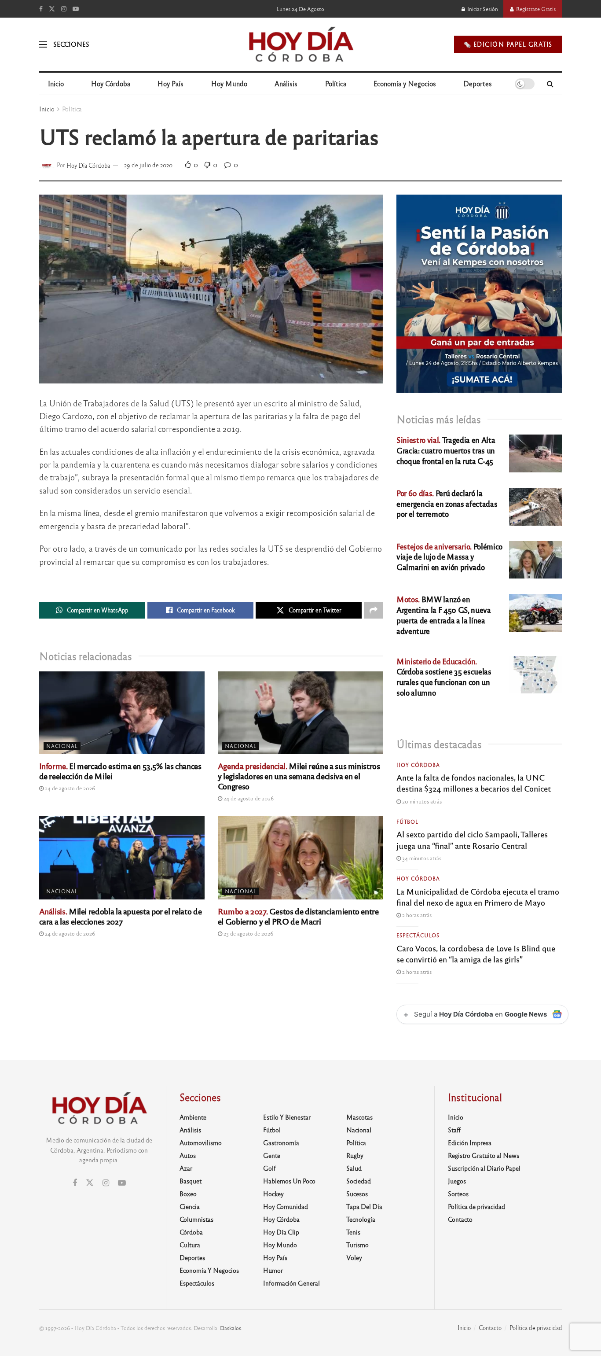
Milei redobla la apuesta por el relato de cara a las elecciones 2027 (120, 916)
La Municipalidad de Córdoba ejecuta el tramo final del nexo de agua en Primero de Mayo (477, 896)
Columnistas (196, 1219)
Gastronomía (281, 1142)
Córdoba (191, 1232)
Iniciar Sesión (482, 8)
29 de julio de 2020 (148, 165)
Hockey (273, 1194)
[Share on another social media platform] (373, 610)
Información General (291, 1283)
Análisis (286, 83)
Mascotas (359, 1117)
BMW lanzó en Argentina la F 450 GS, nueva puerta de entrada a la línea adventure (443, 614)
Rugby (354, 1155)
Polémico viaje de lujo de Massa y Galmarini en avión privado (449, 556)
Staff (454, 1130)
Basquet (191, 1181)
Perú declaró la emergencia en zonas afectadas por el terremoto (446, 503)
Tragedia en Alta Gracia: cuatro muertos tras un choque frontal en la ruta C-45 (445, 450)
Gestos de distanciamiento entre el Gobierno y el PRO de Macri (298, 916)
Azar (186, 1168)
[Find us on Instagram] (63, 9)
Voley (354, 1257)
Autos (188, 1155)
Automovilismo (201, 1142)
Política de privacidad (476, 1206)
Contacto (460, 1219)
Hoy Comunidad (285, 1206)
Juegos (457, 1181)
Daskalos (230, 1327)
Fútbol (407, 821)
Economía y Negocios (405, 83)
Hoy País (170, 83)
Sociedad (358, 1181)
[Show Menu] (43, 44)
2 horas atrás (416, 914)
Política (335, 83)
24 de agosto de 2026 (69, 788)
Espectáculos (418, 935)
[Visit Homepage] (300, 44)
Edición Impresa (469, 1142)
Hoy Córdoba (110, 83)
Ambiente (193, 1117)
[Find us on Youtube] (76, 9)
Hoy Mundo (229, 83)
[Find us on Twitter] (52, 9)
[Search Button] (550, 84)
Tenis (353, 1232)
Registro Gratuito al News (483, 1155)
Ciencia (190, 1206)
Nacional (62, 746)
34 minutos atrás (421, 858)
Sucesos (357, 1194)
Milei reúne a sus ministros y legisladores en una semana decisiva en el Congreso (299, 775)
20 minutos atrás (421, 801)
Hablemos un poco (289, 1181)
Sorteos (458, 1194)
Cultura (190, 1245)
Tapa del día (364, 1206)
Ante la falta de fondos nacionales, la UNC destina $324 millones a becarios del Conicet (473, 782)
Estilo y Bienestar (287, 1117)
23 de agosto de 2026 (247, 933)
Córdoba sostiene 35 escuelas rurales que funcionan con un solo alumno (443, 676)
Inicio (56, 83)
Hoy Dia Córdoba (88, 165)
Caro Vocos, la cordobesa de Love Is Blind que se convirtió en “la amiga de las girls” (475, 953)
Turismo (357, 1245)
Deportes (477, 83)
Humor (273, 1270)
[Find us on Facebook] (41, 9)
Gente (271, 1155)
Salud (354, 1168)
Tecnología (360, 1219)
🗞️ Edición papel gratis (508, 44)
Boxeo (188, 1194)
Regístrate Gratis (535, 8)
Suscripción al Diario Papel (484, 1168)
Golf (269, 1168)
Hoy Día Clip (281, 1232)
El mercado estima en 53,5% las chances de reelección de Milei (120, 770)
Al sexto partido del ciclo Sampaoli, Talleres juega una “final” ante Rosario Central (472, 839)
